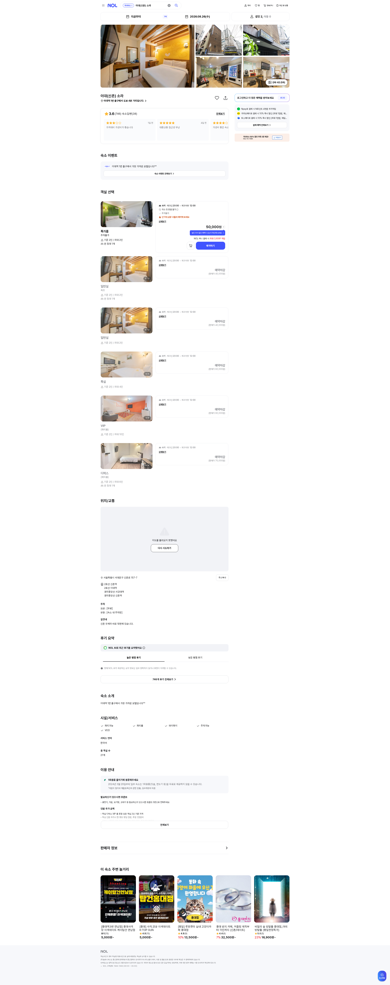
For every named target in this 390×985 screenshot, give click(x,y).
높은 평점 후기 (134, 657)
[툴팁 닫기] (223, 233)
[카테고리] (103, 5)
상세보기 (162, 221)
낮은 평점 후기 (195, 657)
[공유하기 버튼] (225, 98)
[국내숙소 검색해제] (132, 5)
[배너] (262, 138)
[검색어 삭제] (169, 5)
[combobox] (150, 5)
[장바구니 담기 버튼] (191, 246)
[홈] (112, 5)
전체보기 (220, 113)
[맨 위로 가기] (382, 977)
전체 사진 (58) (278, 82)
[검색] (176, 5)
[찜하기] (217, 98)
